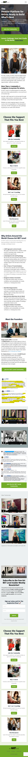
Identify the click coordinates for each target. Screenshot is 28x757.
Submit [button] (14, 615)
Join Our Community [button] (10, 29)
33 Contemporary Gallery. (15, 351)
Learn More (19, 40)
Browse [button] (14, 172)
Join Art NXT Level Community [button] (14, 369)
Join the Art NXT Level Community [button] (14, 485)
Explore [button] (14, 199)
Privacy (13, 751)
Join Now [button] (14, 146)
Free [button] (14, 226)
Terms (8, 751)
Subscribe (18, 751)
